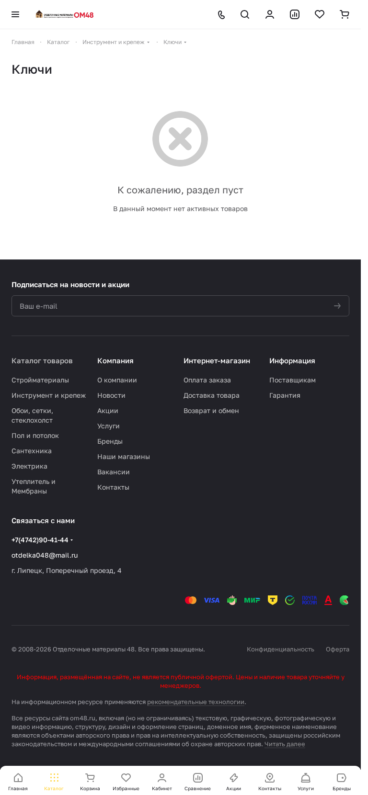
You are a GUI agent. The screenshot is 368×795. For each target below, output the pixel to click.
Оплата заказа (207, 380)
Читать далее (284, 744)
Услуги (108, 426)
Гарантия (284, 395)
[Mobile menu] (15, 14)
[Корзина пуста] (344, 14)
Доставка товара (212, 395)
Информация (292, 360)
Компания (115, 360)
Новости (111, 395)
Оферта (337, 649)
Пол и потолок (35, 435)
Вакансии (113, 472)
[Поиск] (245, 14)
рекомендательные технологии (195, 701)
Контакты (113, 487)
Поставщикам (292, 380)
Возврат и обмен (211, 410)
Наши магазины (123, 456)
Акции (107, 410)
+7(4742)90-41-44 (40, 540)
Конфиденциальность (280, 649)
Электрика (29, 466)
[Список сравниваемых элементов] (294, 14)
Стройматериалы (40, 380)
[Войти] (270, 14)
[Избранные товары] (319, 14)
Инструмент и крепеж (49, 395)
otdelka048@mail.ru (45, 555)
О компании (117, 380)
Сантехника (32, 451)
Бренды (110, 441)
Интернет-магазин (217, 360)
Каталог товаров (42, 360)
